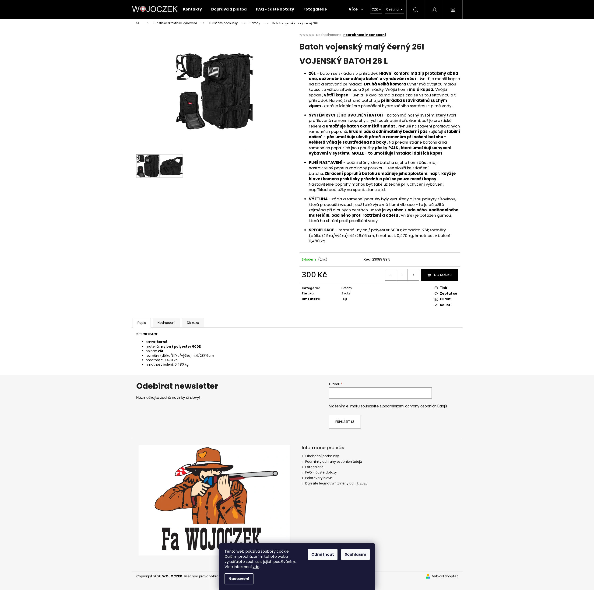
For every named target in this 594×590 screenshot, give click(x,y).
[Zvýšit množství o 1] (413, 274)
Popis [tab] (141, 322)
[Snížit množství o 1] (390, 274)
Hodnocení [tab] (166, 322)
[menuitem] (192, 9)
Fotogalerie (314, 467)
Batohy (346, 288)
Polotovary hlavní (319, 478)
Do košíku (443, 274)
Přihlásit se (345, 421)
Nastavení (239, 578)
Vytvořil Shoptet (445, 576)
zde (256, 566)
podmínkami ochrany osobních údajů (415, 406)
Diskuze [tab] (193, 322)
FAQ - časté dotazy (321, 472)
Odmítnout (322, 554)
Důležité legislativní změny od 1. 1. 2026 (336, 483)
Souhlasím (355, 554)
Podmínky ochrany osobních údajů (333, 461)
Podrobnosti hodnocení (364, 35)
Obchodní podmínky (322, 456)
